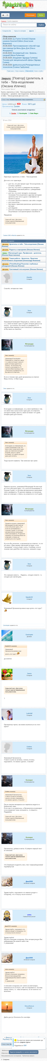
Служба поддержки (12, 21)
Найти (41, 25)
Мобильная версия (8, 1050)
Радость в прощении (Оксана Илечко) (24, 250)
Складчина (6, 1059)
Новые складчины (19, 71)
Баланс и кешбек (38, 71)
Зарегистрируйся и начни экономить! (24, 1052)
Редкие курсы (10, 71)
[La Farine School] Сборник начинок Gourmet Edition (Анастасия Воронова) (19, 41)
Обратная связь (6, 1053)
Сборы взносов (29, 71)
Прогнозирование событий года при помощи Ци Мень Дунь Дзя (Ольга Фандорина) (21, 48)
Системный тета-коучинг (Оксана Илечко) (26, 269)
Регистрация (30, 15)
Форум (3, 15)
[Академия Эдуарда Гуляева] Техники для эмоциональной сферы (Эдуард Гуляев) (21, 60)
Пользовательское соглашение (11, 1055)
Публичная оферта (28, 1055)
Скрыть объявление (44, 1039)
